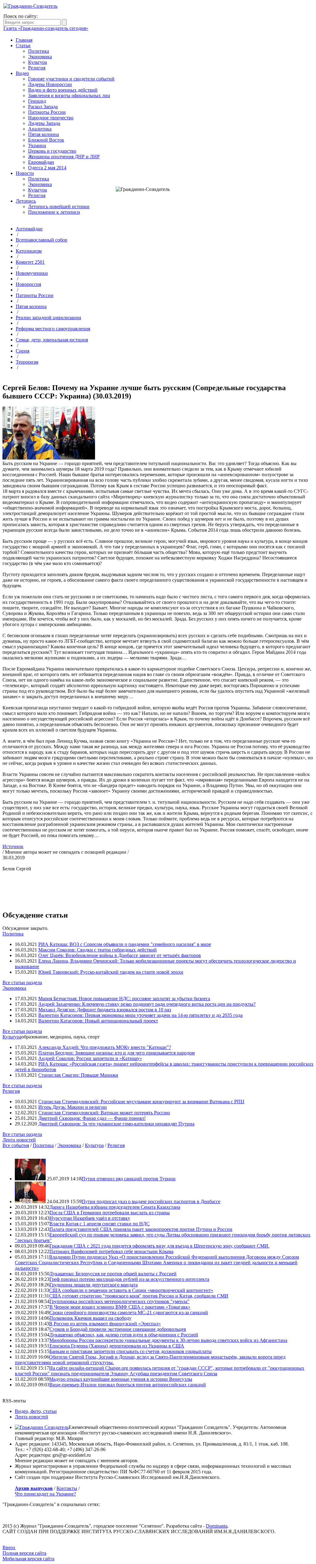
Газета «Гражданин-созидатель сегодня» (45, 28)
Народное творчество (50, 117)
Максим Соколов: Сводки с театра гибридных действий (97, 949)
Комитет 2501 (30, 262)
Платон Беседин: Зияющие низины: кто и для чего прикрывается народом (116, 1052)
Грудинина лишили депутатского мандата (93, 1284)
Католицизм (29, 251)
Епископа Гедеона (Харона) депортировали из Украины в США (116, 1345)
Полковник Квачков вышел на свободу (90, 1318)
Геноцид (37, 101)
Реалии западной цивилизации (48, 317)
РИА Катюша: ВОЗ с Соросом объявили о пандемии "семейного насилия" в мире (124, 944)
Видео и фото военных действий (63, 90)
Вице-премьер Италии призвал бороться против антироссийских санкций (127, 1384)
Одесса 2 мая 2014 (47, 167)
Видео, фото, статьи (36, 1411)
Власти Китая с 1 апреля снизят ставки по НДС (99, 1223)
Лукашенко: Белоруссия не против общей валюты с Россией (113, 1273)
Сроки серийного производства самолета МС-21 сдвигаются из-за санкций (128, 1312)
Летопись (26, 201)
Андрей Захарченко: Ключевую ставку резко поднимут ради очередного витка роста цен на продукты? (147, 1004)
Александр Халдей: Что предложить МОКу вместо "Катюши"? (104, 1047)
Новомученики (32, 273)
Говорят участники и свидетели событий (71, 78)
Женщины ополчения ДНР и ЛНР (64, 156)
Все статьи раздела (22, 982)
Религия (36, 67)
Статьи (23, 45)
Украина (37, 145)
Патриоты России (47, 112)
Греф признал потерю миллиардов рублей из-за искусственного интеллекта (129, 1279)
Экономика (40, 56)
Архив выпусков (34, 1488)
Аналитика (40, 128)
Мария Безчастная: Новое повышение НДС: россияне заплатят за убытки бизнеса (124, 998)
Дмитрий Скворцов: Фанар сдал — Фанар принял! (92, 1118)
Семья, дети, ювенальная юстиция (52, 339)
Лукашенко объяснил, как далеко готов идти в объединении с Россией (123, 1334)
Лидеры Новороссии (50, 84)
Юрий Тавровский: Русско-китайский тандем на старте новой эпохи (110, 972)
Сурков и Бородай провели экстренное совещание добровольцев (117, 1329)
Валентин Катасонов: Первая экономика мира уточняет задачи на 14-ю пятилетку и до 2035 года (140, 1015)
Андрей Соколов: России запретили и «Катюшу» (90, 1058)
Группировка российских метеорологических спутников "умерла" (119, 1301)
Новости (25, 173)
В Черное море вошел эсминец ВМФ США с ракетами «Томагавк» (119, 1307)
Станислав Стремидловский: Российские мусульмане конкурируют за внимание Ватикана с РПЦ (141, 1101)
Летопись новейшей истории (58, 206)
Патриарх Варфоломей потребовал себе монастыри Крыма (111, 1251)
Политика (38, 51)
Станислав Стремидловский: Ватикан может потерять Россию (104, 1112)
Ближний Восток (46, 139)
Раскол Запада (43, 106)
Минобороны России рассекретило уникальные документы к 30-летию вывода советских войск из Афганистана (168, 1340)
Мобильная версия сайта (28, 1558)
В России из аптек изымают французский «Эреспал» (105, 1323)
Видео (22, 73)
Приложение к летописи (54, 212)
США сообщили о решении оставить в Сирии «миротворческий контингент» (131, 1290)
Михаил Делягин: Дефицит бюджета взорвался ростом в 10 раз (104, 1009)
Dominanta (216, 1526)
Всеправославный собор (41, 239)
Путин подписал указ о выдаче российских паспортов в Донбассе (150, 1201)
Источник (12, 846)
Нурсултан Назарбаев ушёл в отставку (89, 1218)
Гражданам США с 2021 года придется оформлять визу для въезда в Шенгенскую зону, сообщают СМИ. (159, 1245)
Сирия (22, 350)
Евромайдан (41, 162)
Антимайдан (29, 228)
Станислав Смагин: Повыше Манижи (78, 1075)
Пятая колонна (43, 134)
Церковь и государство (52, 151)
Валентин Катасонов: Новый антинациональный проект (98, 1020)
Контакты (66, 1488)
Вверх (8, 1547)
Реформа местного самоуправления (53, 328)
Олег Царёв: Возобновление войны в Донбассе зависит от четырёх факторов (119, 955)
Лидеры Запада (44, 123)
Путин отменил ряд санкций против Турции (128, 1178)
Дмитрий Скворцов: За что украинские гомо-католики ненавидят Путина (116, 1123)
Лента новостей (19, 1139)
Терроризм (27, 362)
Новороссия (28, 284)
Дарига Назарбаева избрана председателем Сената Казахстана (114, 1207)
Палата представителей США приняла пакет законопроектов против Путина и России (140, 1229)
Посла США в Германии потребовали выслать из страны (109, 1212)
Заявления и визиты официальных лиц (69, 95)
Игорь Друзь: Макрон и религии (72, 1107)
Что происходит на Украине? (45, 1493)
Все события (15, 1145)
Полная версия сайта (24, 1553)
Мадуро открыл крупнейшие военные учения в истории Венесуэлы (120, 1379)
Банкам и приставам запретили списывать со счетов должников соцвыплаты (130, 1351)
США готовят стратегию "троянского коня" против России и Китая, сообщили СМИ (138, 1295)
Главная (24, 40)
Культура (37, 62)
